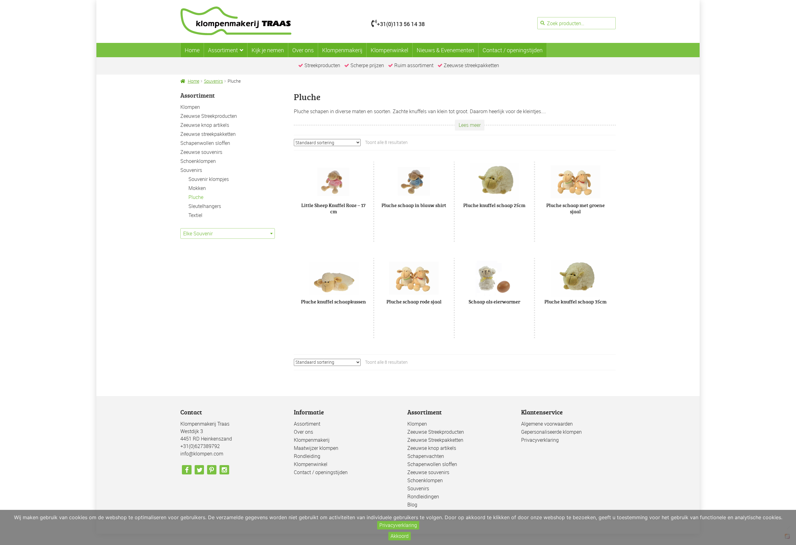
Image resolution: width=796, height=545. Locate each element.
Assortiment (223, 50)
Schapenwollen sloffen (205, 143)
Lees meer (470, 125)
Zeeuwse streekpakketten (208, 134)
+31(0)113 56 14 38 (401, 24)
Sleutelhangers (204, 206)
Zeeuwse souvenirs (201, 152)
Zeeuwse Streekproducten (208, 116)
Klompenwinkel (389, 50)
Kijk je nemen (268, 50)
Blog (412, 504)
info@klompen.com (201, 453)
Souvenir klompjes (208, 179)
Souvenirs (213, 81)
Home (192, 50)
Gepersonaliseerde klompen (551, 431)
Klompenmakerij (342, 50)
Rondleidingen (423, 496)
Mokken (197, 188)
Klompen (190, 107)
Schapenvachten (425, 456)
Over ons (303, 50)
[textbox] (228, 234)
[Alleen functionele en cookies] (788, 527)
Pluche (195, 197)
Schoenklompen (198, 161)
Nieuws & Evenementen (445, 50)
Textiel (195, 215)
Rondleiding (307, 456)
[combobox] (227, 233)
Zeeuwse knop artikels (204, 125)
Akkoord (400, 536)
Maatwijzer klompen (316, 448)
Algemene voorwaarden (547, 423)
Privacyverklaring (540, 439)
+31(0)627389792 (200, 446)
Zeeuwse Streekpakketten (435, 439)
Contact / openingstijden (513, 50)
